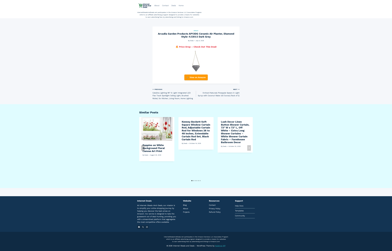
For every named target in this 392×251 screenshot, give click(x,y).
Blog (185, 205)
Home (181, 5)
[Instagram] (147, 227)
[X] (143, 227)
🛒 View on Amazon (196, 77)
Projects (186, 212)
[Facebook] (139, 227)
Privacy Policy (214, 209)
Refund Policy (215, 212)
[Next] (249, 148)
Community (240, 216)
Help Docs (239, 206)
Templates (239, 211)
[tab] (191, 180)
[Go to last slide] (143, 148)
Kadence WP (220, 246)
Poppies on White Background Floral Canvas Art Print (154, 148)
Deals (173, 5)
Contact (165, 5)
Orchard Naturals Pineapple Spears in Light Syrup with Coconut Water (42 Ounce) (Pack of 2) (218, 93)
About (156, 5)
